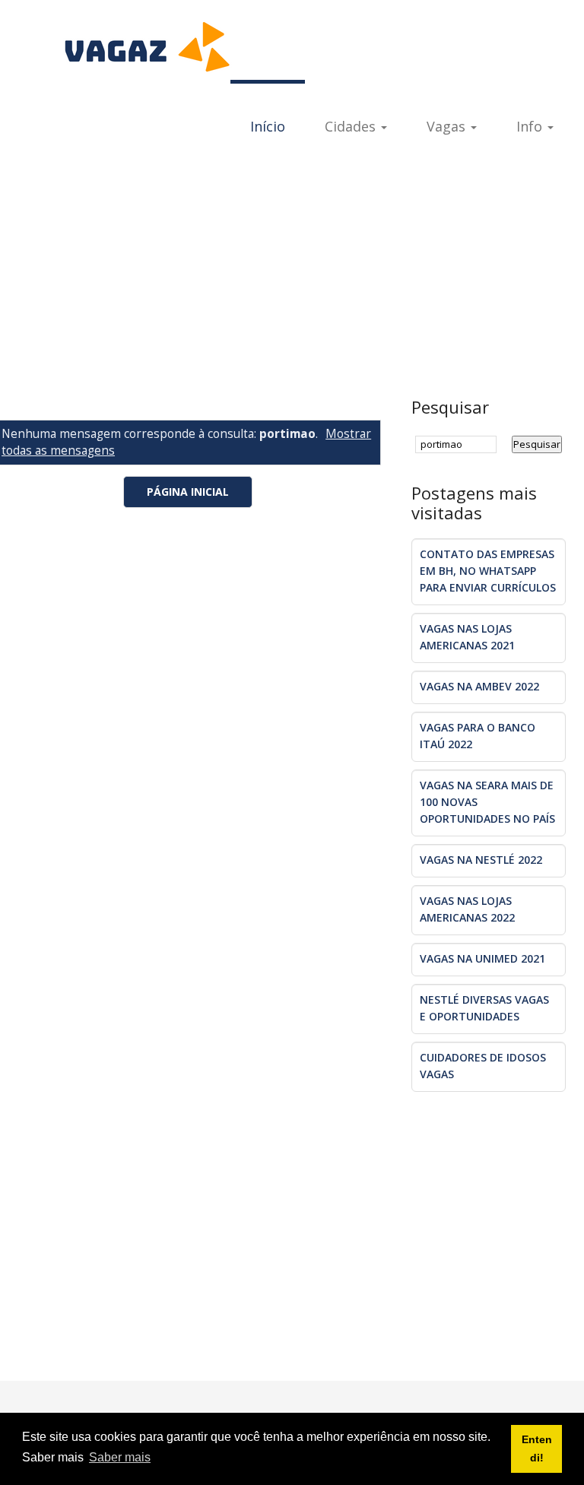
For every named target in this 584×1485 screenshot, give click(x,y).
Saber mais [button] (120, 1457)
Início (267, 126)
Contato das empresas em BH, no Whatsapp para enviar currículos (488, 571)
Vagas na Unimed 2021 (482, 958)
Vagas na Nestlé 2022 (481, 859)
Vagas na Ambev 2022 (479, 686)
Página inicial (188, 491)
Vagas (448, 126)
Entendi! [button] (537, 1448)
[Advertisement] (292, 275)
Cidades (352, 126)
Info (531, 126)
